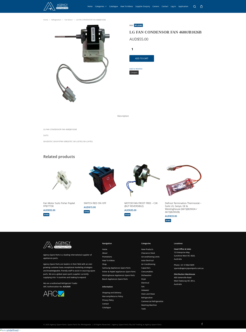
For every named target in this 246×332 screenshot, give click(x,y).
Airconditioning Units (150, 257)
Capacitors (145, 268)
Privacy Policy (108, 300)
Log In (173, 6)
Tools (143, 309)
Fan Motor (69, 20)
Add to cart (141, 58)
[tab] (123, 116)
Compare (134, 72)
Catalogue (113, 6)
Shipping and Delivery (111, 292)
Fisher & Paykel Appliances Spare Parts (119, 271)
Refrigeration (56, 20)
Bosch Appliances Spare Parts (115, 279)
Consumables (147, 271)
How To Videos (126, 6)
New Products (147, 249)
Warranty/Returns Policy (112, 296)
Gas (143, 286)
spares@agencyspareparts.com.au (189, 268)
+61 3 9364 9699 (187, 265)
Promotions (107, 257)
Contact (165, 6)
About (104, 253)
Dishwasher (146, 275)
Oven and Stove (148, 294)
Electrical (145, 283)
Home (90, 6)
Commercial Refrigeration (152, 301)
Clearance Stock (148, 253)
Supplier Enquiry (142, 6)
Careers (155, 6)
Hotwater (145, 290)
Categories (99, 6)
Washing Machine (149, 305)
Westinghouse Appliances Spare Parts (118, 275)
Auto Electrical (147, 260)
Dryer (143, 279)
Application (183, 6)
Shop (104, 264)
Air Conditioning (148, 264)
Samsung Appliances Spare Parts (116, 268)
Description (123, 115)
